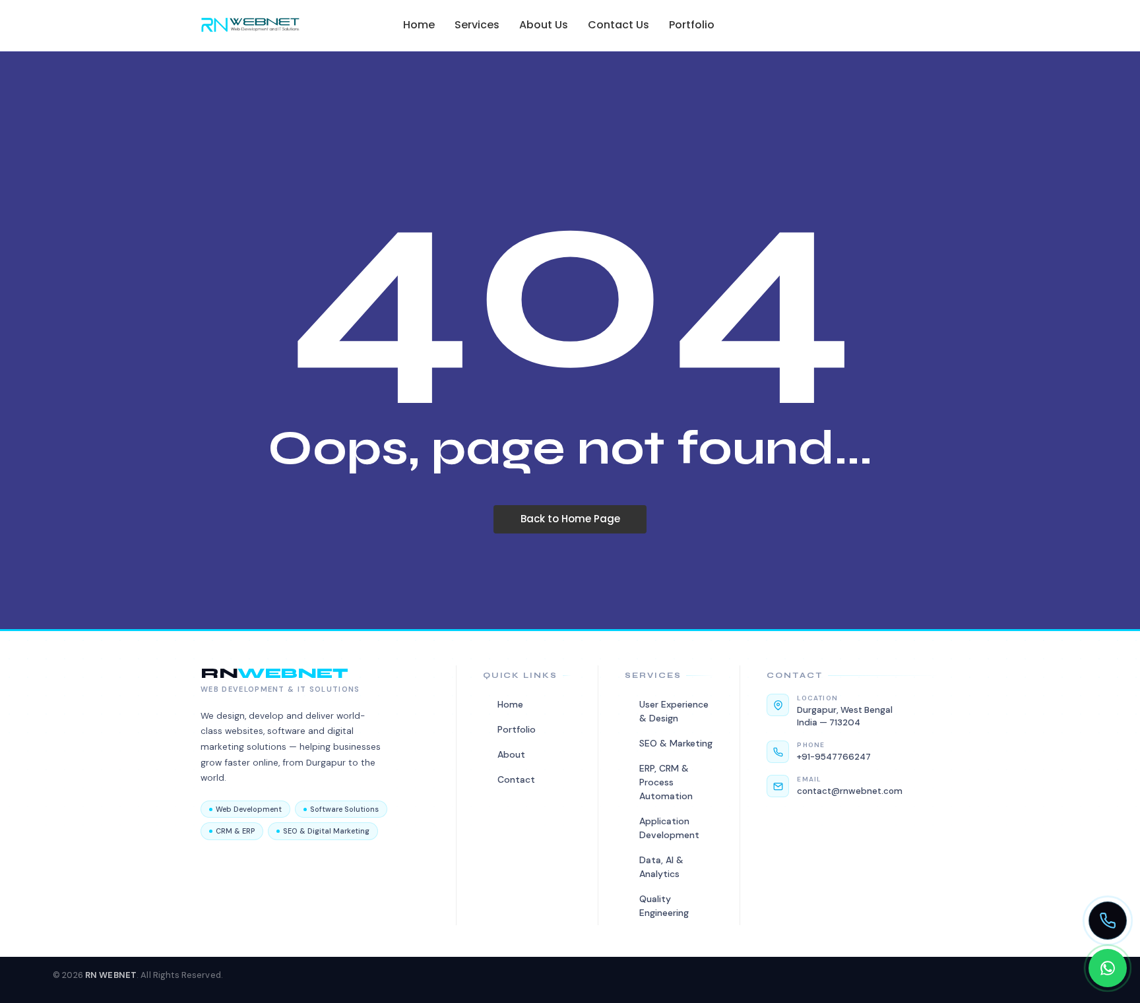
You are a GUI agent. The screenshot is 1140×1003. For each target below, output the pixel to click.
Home (419, 24)
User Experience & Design (674, 711)
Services (477, 24)
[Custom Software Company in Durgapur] (250, 24)
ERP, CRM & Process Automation (666, 782)
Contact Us (618, 24)
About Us (543, 24)
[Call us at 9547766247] (1108, 920)
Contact (516, 779)
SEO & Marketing (675, 743)
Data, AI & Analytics (661, 867)
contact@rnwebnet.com (849, 791)
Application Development (669, 828)
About (511, 754)
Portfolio (691, 24)
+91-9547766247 (834, 756)
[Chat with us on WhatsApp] (1108, 968)
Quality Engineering (664, 906)
